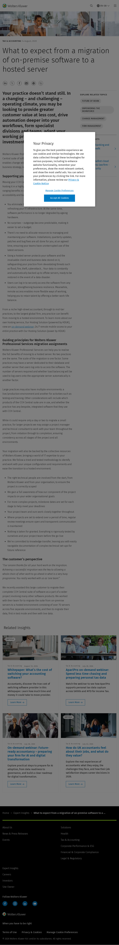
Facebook (4, 903)
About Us (7, 827)
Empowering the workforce (91, 109)
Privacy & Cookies (32, 932)
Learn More (15, 702)
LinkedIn (24, 903)
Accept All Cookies (59, 198)
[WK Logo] (14, 914)
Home (5, 813)
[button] (5, 83)
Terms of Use (9, 932)
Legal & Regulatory (71, 858)
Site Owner (8, 886)
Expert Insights (21, 813)
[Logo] (16, 6)
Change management (93, 118)
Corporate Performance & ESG (77, 846)
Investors (7, 880)
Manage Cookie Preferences (59, 190)
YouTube (34, 903)
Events (6, 839)
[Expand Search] (91, 6)
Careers (6, 874)
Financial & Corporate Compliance (80, 852)
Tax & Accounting (70, 839)
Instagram (15, 903)
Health (64, 833)
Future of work (90, 101)
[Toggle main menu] (114, 6)
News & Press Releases (15, 833)
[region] (59, 169)
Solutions (66, 827)
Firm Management (91, 126)
